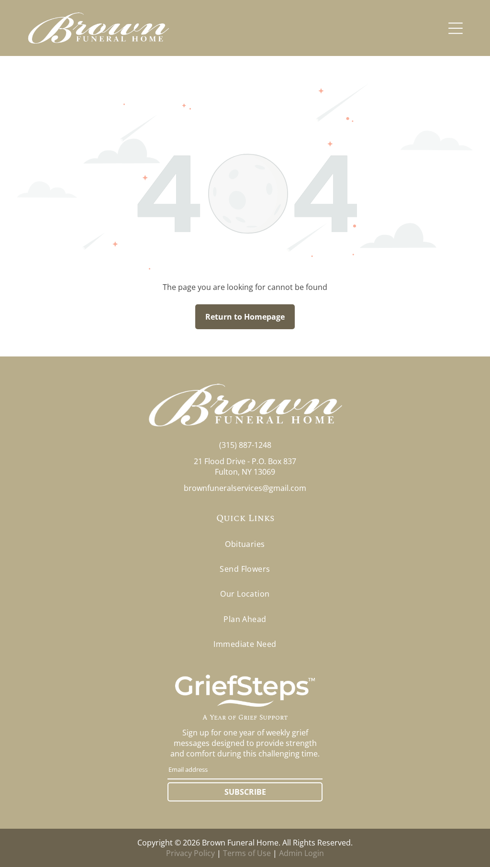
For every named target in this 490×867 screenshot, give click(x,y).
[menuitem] (245, 543)
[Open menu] (455, 28)
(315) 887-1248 (245, 445)
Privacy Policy (190, 853)
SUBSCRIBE (245, 792)
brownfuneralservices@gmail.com (245, 488)
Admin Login (301, 853)
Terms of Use (247, 853)
